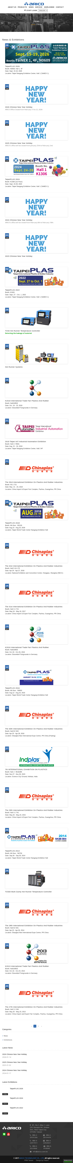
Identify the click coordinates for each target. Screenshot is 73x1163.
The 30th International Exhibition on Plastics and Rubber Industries (34, 729)
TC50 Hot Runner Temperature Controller (22, 331)
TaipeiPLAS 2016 (12, 688)
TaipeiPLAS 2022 (12, 290)
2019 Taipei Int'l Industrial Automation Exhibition (25, 442)
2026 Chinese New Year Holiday (18, 107)
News (31, 7)
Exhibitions (8, 1040)
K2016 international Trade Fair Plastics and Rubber (27, 647)
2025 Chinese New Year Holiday (18, 143)
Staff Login (31, 10)
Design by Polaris (42, 1160)
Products (22, 7)
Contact (60, 7)
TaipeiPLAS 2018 (12, 523)
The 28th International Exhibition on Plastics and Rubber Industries (34, 926)
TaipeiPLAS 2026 (12, 66)
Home (33, 24)
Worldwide (49, 7)
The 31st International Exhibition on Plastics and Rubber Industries (33, 607)
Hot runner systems (14, 367)
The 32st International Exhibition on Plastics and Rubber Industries (33, 566)
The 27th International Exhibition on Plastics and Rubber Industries (34, 1007)
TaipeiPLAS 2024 (12, 179)
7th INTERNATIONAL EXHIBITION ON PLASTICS (26, 769)
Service (38, 7)
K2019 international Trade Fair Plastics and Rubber (27, 401)
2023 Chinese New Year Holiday (18, 256)
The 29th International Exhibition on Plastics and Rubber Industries (34, 810)
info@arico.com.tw (40, 1151)
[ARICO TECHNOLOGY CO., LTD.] (35, 4)
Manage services (68, 1160)
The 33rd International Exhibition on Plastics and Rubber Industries (34, 482)
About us (12, 7)
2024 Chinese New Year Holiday (18, 220)
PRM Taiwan (28, 1160)
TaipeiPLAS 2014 (12, 851)
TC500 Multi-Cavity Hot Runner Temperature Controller (28, 892)
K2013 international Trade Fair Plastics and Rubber (27, 966)
